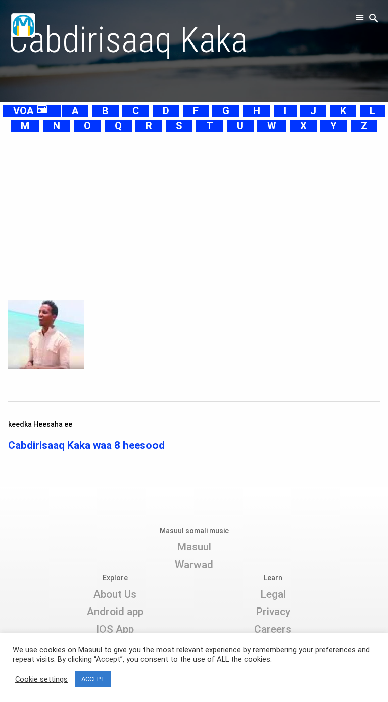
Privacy (273, 611)
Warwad (194, 564)
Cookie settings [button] (41, 679)
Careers (273, 629)
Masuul (194, 547)
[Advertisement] (194, 204)
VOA (30, 111)
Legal (273, 594)
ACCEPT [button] (93, 679)
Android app (115, 611)
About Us (114, 594)
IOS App (115, 629)
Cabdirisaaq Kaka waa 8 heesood (86, 445)
